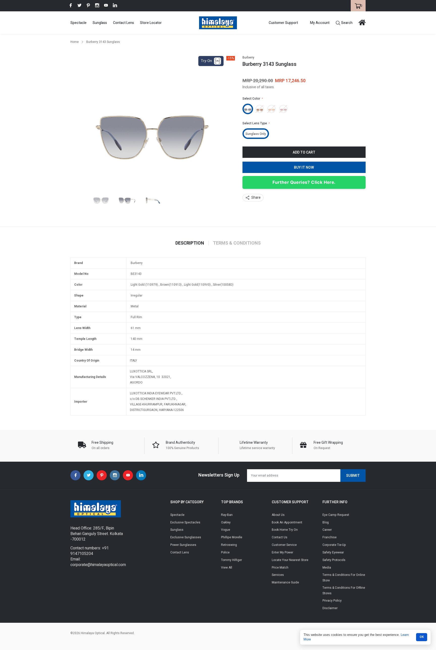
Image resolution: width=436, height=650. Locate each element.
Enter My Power (282, 552)
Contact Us (279, 537)
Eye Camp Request (335, 515)
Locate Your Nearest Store (290, 560)
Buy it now (304, 167)
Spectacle (78, 22)
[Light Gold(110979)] (247, 109)
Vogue (225, 529)
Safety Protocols (333, 560)
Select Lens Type (255, 123)
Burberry (248, 57)
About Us (278, 515)
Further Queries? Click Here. (303, 182)
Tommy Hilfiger (231, 560)
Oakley (226, 522)
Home (74, 42)
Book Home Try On (285, 529)
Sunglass (100, 22)
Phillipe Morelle (231, 537)
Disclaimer (330, 608)
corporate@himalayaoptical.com (98, 565)
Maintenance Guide (285, 582)
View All (226, 567)
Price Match (280, 567)
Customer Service (284, 545)
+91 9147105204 (89, 551)
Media (326, 567)
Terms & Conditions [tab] (237, 243)
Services (278, 575)
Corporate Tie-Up (334, 545)
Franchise (329, 537)
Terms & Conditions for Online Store (343, 578)
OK (422, 637)
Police (225, 552)
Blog (325, 522)
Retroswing (229, 545)
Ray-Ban (227, 515)
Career (327, 529)
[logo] (218, 22)
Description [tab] (189, 243)
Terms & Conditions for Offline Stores (343, 590)
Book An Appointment (287, 522)
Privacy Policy (332, 600)
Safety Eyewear (333, 552)
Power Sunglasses (183, 545)
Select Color (252, 98)
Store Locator (151, 22)
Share (256, 197)
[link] (70, 5)
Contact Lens (123, 22)
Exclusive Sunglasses (185, 537)
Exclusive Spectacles (185, 522)
